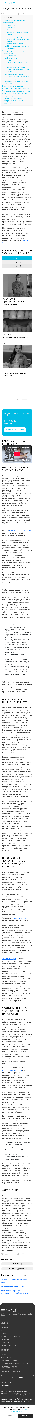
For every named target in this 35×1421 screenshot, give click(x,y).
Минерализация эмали (15, 44)
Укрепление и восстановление (10, 1336)
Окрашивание (12, 28)
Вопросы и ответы (7, 1357)
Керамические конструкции (12, 1286)
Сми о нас (4, 1354)
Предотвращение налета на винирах (17, 91)
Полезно (16, 1264)
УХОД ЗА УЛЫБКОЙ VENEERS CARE (19, 81)
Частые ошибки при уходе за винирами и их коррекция (14, 99)
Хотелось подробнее (16, 1268)
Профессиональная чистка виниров (16, 89)
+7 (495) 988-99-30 (9, 1367)
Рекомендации (12, 48)
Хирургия (4, 1331)
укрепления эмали (21, 918)
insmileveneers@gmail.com (12, 1371)
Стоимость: (12, 83)
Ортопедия (4, 1328)
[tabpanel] (17, 324)
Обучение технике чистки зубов (18, 46)
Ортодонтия (5, 1342)
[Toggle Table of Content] (29, 17)
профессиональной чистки (20, 530)
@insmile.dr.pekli (5, 1385)
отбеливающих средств (12, 1070)
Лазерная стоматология (8, 1345)
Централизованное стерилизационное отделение (16, 1363)
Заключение (8, 103)
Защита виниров (9, 959)
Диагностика (11, 25)
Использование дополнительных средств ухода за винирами (16, 95)
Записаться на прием (15, 429)
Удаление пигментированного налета (17, 33)
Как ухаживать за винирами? (14, 86)
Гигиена (3, 1333)
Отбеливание (5, 1339)
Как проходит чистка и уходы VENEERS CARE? (14, 22)
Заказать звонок (17, 1377)
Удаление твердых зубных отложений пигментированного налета (18, 39)
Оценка (9, 30)
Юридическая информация (9, 1360)
